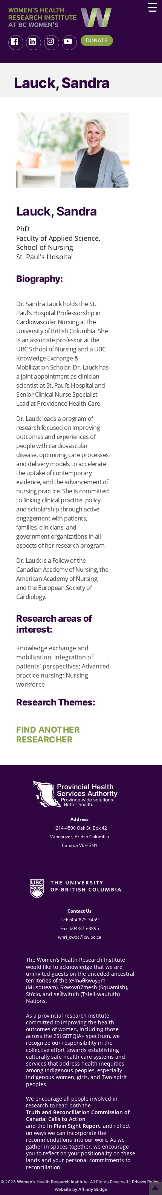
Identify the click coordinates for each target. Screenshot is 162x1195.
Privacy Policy (145, 1181)
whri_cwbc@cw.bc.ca (79, 937)
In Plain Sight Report (73, 1126)
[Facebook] (15, 42)
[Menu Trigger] (152, 7)
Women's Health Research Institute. (53, 1181)
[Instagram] (51, 42)
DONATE (97, 40)
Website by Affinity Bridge (81, 1189)
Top (155, 1188)
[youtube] (69, 42)
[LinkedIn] (33, 42)
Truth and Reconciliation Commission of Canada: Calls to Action (78, 1116)
